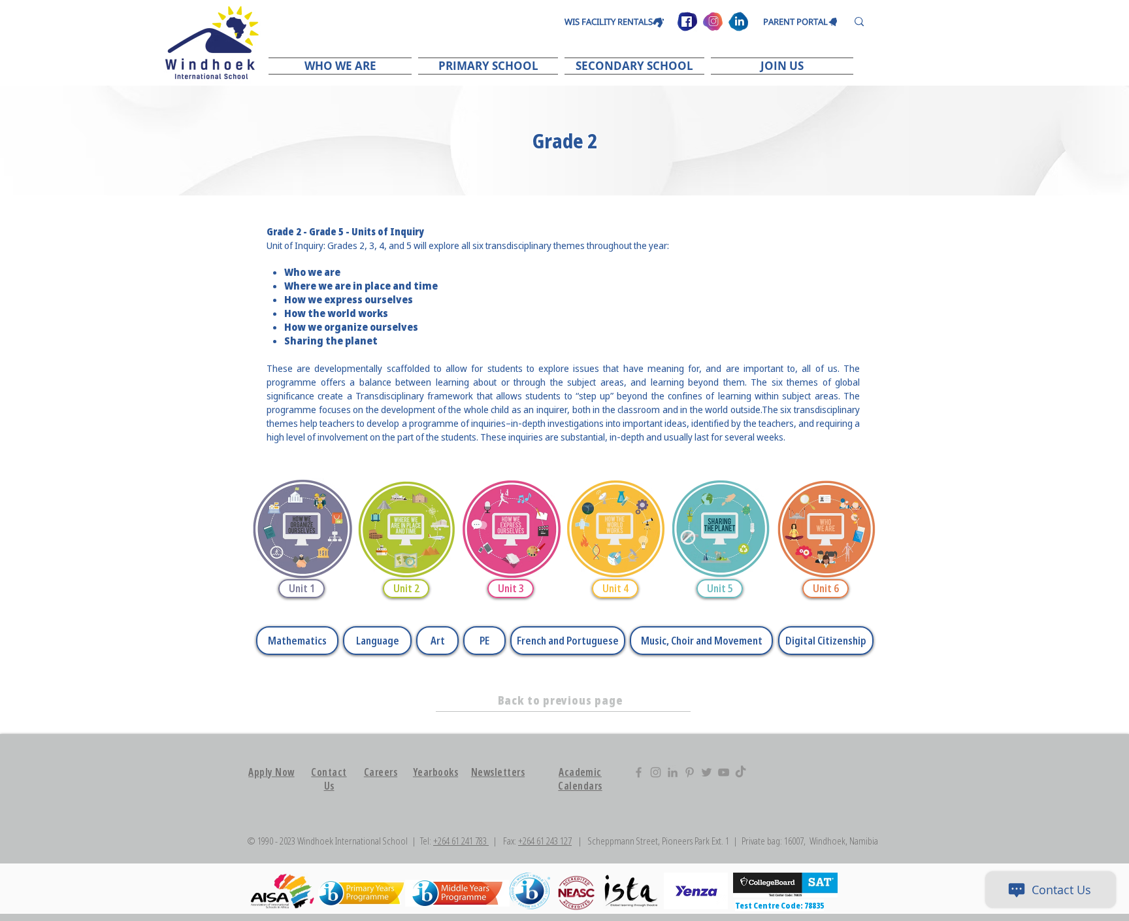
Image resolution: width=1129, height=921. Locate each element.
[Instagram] (656, 772)
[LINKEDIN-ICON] (738, 21)
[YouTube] (723, 772)
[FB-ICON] (687, 21)
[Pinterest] (689, 772)
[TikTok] (740, 772)
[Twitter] (706, 772)
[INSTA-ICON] (713, 21)
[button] (342, 66)
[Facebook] (639, 772)
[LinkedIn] (672, 772)
